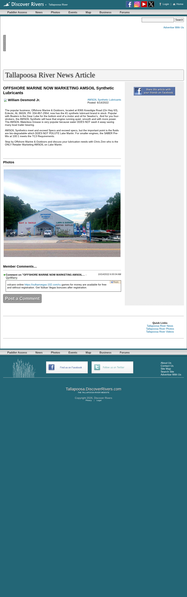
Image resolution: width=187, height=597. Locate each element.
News (39, 12)
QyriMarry (11, 277)
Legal (99, 400)
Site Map (166, 368)
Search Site (167, 371)
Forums (125, 12)
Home (179, 4)
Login (166, 4)
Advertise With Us (173, 27)
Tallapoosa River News (160, 325)
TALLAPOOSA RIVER (91, 392)
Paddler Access (17, 12)
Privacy (89, 400)
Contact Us (167, 365)
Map (88, 12)
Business (105, 12)
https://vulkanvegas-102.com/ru (42, 284)
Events (72, 12)
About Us (166, 362)
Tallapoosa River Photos (160, 328)
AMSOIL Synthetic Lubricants (104, 99)
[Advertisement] (72, 43)
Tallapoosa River (58, 4)
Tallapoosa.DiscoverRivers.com (93, 389)
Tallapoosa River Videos (160, 331)
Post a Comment (22, 298)
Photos (55, 12)
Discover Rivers (103, 397)
